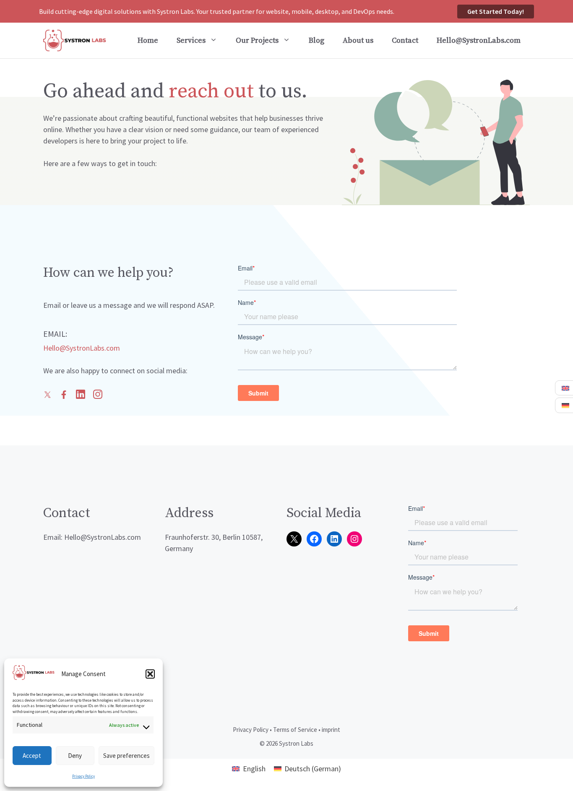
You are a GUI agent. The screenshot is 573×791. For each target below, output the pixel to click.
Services (191, 40)
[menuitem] (248, 768)
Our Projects (257, 40)
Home (148, 40)
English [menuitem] (254, 768)
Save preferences (126, 756)
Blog (316, 40)
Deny (75, 756)
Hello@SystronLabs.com (479, 40)
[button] (150, 674)
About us (358, 40)
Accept (32, 756)
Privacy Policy (83, 776)
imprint (331, 730)
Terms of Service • (296, 730)
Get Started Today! (495, 11)
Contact (405, 40)
